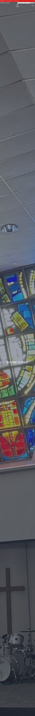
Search (19, 2)
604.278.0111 (27, 2)
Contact (22, 2)
